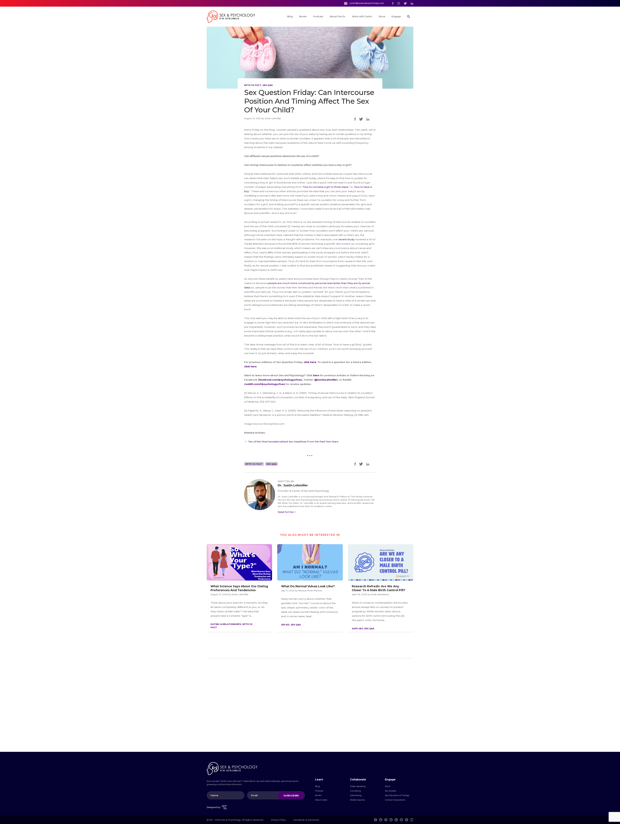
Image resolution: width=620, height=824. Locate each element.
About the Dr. (338, 16)
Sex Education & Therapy (397, 795)
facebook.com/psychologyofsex (280, 379)
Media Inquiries (357, 800)
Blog (290, 16)
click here (310, 362)
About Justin (321, 800)
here (316, 375)
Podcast (318, 16)
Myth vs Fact (252, 85)
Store (382, 16)
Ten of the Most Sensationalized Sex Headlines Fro (279, 441)
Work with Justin (362, 16)
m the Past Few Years (324, 441)
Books (303, 16)
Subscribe (291, 795)
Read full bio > (287, 511)
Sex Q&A (268, 85)
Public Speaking (358, 786)
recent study (346, 239)
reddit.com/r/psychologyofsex (265, 384)
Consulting (355, 791)
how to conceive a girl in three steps (325, 186)
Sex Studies (390, 791)
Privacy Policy (278, 820)
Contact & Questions (395, 800)
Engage (396, 16)
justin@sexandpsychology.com (366, 3)
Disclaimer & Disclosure (306, 820)
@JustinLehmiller (326, 379)
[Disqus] (310, 705)
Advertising (356, 795)
